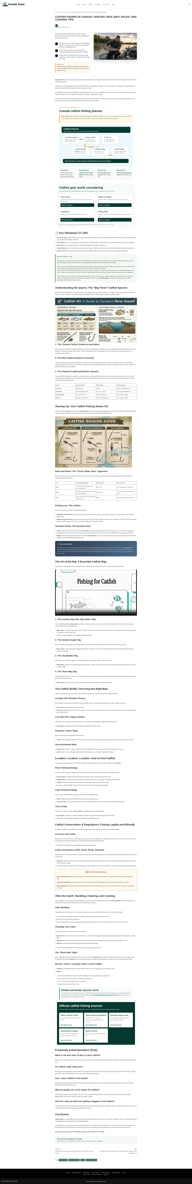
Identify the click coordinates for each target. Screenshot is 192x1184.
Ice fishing (64, 1083)
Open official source (66, 1025)
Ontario (120, 86)
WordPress (14, 1181)
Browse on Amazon (67, 205)
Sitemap (68, 1172)
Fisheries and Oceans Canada (87, 865)
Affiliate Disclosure (106, 1172)
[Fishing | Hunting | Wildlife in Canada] (13, 4)
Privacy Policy (86, 1174)
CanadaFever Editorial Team (62, 27)
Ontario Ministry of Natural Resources (126, 865)
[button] (80, 4)
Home (56, 12)
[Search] (189, 4)
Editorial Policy (86, 1172)
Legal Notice (106, 1174)
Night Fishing (60, 815)
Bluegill (121, 397)
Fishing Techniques (74, 1160)
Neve (2, 1181)
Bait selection (63, 1160)
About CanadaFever (76, 1172)
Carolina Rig (69, 644)
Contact (123, 1172)
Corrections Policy (116, 1172)
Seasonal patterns (91, 1160)
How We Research (96, 1172)
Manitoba (94, 86)
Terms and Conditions (96, 1174)
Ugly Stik (81, 488)
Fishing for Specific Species (65, 12)
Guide (82, 1160)
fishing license (81, 838)
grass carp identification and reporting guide (104, 995)
